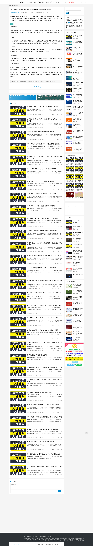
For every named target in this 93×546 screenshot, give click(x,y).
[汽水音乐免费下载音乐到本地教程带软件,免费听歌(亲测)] (69, 240)
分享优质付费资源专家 (14, 12)
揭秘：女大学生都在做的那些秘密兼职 (70, 190)
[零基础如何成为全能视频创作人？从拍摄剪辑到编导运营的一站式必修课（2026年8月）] (69, 333)
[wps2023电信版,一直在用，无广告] (69, 222)
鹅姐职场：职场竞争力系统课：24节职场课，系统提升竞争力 (78, 96)
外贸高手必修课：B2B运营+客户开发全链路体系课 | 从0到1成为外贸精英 (78, 119)
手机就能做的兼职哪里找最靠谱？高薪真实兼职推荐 (41, 193)
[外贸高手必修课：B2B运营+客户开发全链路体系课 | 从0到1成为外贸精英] (69, 120)
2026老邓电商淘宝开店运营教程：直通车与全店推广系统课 (78, 90)
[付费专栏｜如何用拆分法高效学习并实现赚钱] (69, 286)
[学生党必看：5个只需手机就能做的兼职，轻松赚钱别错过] (18, 222)
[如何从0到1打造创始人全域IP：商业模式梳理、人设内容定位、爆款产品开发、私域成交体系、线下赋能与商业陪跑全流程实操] (69, 321)
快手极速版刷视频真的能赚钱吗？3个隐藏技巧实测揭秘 (70, 164)
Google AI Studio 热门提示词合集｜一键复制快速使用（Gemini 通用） (78, 257)
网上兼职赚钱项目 (50, 2)
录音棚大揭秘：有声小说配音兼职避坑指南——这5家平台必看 (44, 367)
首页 (10, 5)
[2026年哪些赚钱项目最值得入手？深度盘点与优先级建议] (18, 148)
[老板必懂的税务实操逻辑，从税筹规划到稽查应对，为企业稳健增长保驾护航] (69, 102)
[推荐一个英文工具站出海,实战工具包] (69, 246)
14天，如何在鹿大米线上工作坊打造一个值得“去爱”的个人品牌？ (78, 291)
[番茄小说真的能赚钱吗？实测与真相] (18, 359)
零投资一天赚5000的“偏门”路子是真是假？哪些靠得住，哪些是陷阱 (44, 244)
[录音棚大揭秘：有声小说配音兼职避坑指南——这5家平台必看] (18, 371)
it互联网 (57, 2)
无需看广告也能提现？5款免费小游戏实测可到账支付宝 (78, 190)
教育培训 (64, 2)
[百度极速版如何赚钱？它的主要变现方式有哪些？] (18, 185)
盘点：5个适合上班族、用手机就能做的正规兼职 (41, 206)
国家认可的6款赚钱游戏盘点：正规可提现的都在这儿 (42, 169)
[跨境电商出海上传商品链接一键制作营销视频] (69, 234)
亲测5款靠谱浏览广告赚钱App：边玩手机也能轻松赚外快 (43, 404)
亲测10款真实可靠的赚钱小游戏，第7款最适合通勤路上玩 (79, 164)
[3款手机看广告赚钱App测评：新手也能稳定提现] (18, 135)
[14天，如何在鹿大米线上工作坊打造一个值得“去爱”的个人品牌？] (69, 292)
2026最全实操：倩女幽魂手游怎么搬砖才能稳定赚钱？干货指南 (44, 467)
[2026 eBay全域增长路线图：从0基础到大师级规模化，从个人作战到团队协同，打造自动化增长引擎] (69, 310)
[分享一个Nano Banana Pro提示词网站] (69, 270)
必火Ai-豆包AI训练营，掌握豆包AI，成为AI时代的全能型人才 (78, 131)
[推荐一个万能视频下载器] (69, 276)
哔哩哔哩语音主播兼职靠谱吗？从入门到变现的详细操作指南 (44, 305)
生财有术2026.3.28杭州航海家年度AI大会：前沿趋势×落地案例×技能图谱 (78, 78)
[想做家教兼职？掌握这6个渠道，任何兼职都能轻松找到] (18, 322)
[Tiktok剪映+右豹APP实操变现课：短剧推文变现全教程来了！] (69, 60)
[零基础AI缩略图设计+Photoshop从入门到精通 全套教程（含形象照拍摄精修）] (69, 126)
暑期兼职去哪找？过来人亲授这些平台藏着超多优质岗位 (43, 107)
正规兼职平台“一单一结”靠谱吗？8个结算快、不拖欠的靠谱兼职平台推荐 (44, 157)
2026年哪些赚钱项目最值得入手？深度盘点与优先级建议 (43, 144)
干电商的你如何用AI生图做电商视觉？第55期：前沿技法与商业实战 (78, 315)
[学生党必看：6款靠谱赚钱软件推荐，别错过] (18, 396)
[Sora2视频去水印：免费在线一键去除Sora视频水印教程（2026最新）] (69, 252)
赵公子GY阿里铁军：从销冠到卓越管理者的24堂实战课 (78, 107)
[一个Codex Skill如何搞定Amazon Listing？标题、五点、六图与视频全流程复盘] (69, 298)
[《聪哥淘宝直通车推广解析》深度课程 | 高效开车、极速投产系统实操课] (69, 143)
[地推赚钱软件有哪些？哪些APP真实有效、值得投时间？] (18, 433)
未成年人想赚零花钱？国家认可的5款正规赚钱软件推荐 (42, 330)
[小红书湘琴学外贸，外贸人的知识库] (69, 49)
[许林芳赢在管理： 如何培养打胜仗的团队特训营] (69, 84)
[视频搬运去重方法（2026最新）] (69, 228)
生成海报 (49, 544)
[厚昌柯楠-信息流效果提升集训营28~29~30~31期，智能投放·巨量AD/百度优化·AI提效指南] (69, 37)
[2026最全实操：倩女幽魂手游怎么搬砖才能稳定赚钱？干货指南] (18, 470)
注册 (85, 2)
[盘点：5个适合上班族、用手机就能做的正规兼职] (18, 210)
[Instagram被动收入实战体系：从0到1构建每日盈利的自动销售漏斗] (69, 55)
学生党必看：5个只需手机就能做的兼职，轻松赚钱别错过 (43, 218)
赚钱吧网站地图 (43, 536)
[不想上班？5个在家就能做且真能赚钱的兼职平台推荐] (18, 235)
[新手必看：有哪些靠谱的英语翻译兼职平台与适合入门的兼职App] (18, 297)
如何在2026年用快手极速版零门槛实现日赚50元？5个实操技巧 (70, 181)
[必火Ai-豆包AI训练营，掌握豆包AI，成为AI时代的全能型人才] (69, 132)
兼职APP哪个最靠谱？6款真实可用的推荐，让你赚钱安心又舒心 (44, 281)
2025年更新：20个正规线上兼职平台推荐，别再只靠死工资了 (44, 417)
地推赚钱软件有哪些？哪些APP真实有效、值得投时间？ (43, 429)
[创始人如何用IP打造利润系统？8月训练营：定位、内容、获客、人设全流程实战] (69, 327)
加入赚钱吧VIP (72, 2)
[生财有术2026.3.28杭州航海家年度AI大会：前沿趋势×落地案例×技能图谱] (69, 78)
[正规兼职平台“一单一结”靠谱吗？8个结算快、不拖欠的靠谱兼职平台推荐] (18, 160)
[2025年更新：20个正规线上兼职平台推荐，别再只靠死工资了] (18, 421)
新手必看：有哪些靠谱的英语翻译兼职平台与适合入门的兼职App (44, 293)
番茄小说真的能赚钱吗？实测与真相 (37, 355)
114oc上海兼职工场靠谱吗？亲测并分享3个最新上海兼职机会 (79, 181)
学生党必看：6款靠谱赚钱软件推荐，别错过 (39, 392)
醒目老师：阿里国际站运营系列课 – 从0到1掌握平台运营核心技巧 (78, 66)
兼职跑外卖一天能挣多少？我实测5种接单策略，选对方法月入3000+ (79, 198)
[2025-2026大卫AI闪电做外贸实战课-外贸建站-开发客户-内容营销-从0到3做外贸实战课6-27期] (69, 114)
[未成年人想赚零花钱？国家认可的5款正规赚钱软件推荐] (18, 334)
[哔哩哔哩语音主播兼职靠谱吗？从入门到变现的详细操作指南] (18, 309)
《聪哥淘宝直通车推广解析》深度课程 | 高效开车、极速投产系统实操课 (77, 143)
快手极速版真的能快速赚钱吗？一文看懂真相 (79, 172)
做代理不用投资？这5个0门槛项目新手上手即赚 (40, 441)
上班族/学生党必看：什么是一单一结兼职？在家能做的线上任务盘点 (44, 343)
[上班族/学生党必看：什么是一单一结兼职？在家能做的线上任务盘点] (18, 346)
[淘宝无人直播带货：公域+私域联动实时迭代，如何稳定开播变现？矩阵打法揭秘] (69, 339)
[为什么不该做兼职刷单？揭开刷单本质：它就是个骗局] (18, 272)
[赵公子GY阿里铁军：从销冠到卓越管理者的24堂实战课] (69, 108)
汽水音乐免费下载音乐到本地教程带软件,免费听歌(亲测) (78, 240)
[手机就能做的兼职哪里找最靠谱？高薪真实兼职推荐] (18, 197)
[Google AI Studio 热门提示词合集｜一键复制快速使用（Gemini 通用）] (69, 258)
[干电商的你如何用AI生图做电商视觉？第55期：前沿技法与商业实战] (69, 316)
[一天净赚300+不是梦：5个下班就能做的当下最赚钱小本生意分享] (18, 384)
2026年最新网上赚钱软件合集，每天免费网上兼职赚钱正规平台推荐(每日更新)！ (70, 198)
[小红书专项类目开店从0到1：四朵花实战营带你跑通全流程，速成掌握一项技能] (69, 304)
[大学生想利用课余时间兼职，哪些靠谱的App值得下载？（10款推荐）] (18, 123)
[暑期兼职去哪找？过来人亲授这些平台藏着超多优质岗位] (18, 111)
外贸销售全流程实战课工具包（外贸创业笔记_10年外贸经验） (78, 42)
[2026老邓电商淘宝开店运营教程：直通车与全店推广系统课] (69, 90)
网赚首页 (22, 2)
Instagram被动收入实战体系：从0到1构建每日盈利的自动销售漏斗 (78, 54)
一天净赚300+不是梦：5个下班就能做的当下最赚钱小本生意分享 (44, 380)
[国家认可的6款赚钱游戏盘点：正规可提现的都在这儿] (18, 173)
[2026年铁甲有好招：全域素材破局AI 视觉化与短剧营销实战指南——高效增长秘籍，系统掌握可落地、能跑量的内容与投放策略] (69, 138)
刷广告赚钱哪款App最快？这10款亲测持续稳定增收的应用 (43, 454)
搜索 (68, 8)
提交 (59, 490)
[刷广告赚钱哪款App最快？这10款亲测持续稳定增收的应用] (18, 458)
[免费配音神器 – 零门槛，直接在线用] (69, 264)
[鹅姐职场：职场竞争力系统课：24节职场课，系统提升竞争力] (69, 96)
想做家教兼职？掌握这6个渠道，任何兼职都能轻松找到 (42, 318)
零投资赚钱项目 (29, 2)
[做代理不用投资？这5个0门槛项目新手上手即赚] (18, 446)
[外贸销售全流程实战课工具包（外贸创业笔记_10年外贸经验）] (69, 43)
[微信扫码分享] (52, 544)
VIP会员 (68, 22)
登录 (82, 2)
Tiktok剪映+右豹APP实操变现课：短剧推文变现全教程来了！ (77, 60)
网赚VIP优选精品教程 (39, 2)
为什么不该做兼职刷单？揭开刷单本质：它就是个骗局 (42, 268)
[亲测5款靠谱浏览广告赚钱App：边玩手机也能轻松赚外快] (18, 408)
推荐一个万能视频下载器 (77, 274)
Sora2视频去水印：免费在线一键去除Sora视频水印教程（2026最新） (78, 252)
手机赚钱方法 (35, 536)
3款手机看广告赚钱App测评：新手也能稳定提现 (41, 131)
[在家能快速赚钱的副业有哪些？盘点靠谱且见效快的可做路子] (18, 259)
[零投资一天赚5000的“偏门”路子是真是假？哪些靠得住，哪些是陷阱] (18, 247)
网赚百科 (49, 536)
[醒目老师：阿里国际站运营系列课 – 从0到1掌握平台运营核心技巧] (69, 66)
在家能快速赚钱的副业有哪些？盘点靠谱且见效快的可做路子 (44, 255)
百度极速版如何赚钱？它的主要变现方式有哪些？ (41, 181)
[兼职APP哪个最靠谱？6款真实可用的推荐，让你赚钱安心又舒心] (18, 284)
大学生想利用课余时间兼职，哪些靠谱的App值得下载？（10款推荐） (44, 120)
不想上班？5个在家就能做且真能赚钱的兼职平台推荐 (42, 230)
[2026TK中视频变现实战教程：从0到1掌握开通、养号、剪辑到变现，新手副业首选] (69, 72)
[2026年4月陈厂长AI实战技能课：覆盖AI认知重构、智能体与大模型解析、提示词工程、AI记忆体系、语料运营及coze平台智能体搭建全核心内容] (69, 149)
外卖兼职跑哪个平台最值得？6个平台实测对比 (70, 172)
